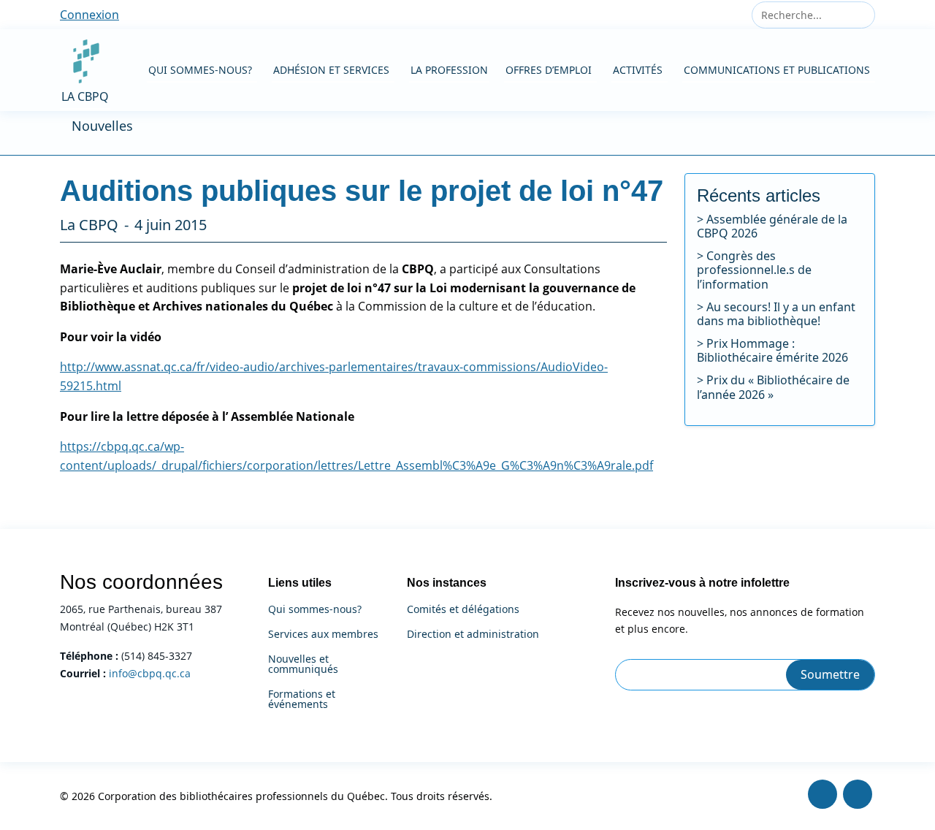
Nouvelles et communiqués (303, 664)
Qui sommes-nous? (200, 70)
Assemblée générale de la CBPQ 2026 (772, 226)
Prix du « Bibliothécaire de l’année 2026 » (773, 387)
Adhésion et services (331, 70)
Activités (638, 70)
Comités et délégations (463, 609)
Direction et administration (473, 634)
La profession (449, 70)
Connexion (89, 15)
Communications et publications (777, 70)
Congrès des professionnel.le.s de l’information (754, 270)
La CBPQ (85, 96)
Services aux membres (323, 634)
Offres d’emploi (548, 70)
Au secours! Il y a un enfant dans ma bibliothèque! (776, 314)
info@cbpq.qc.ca (150, 673)
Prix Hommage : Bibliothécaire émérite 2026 (772, 350)
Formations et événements (301, 699)
